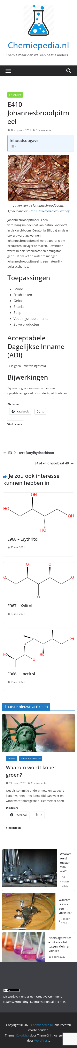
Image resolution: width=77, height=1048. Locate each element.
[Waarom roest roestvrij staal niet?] (29, 870)
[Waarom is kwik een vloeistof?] (28, 911)
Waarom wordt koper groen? (31, 771)
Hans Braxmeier (41, 211)
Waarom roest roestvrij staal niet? (65, 862)
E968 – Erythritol (22, 539)
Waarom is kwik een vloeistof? (65, 906)
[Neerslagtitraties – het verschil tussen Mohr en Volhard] (23, 947)
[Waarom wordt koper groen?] (38, 733)
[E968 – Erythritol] (38, 495)
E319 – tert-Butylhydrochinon (31, 452)
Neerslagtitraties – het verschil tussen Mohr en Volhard (59, 944)
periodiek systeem (31, 758)
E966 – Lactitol (21, 674)
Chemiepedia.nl (38, 45)
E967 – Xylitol (19, 605)
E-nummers (15, 94)
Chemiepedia (43, 130)
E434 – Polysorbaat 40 (52, 463)
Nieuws (11, 758)
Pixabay (64, 211)
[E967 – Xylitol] (38, 565)
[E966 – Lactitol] (38, 632)
